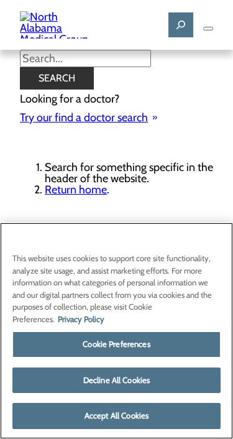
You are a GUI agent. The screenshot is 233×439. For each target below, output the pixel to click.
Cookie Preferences (116, 344)
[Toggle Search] (180, 24)
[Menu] (208, 28)
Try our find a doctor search (84, 117)
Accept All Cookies (116, 415)
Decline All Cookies (116, 380)
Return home (76, 189)
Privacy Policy (81, 319)
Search (57, 78)
